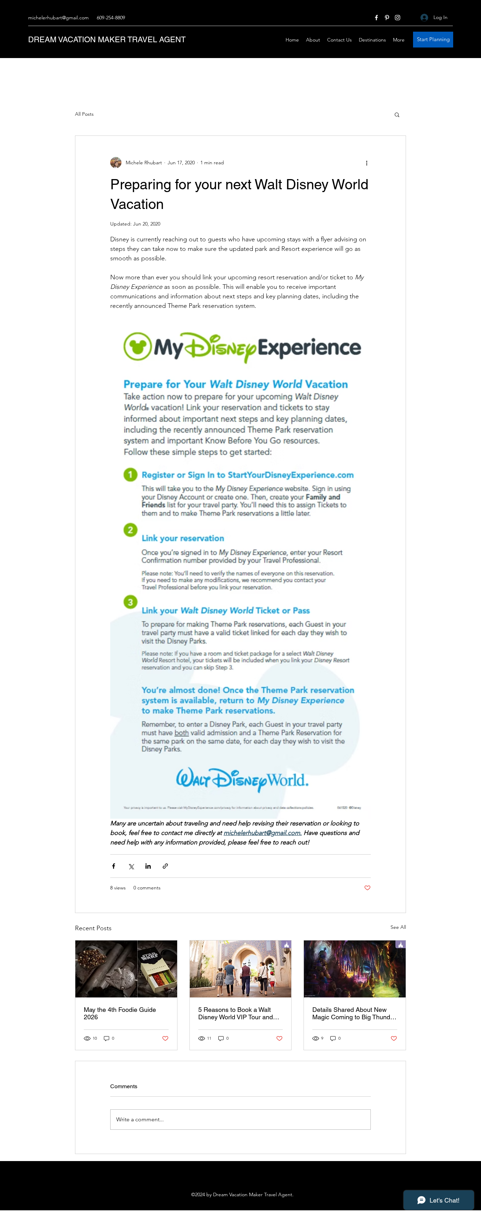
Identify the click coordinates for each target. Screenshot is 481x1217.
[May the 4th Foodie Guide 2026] (126, 968)
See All (398, 927)
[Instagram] (397, 17)
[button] (397, 114)
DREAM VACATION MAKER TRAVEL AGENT (107, 39)
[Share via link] (165, 866)
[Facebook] (376, 17)
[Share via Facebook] (113, 866)
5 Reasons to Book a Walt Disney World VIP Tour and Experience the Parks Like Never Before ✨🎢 (235, 1013)
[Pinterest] (387, 17)
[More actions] (366, 162)
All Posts (84, 114)
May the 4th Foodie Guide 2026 (120, 1013)
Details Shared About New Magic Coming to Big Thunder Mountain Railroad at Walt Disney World (354, 1013)
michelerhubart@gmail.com (58, 17)
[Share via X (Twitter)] (130, 866)
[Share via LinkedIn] (148, 866)
